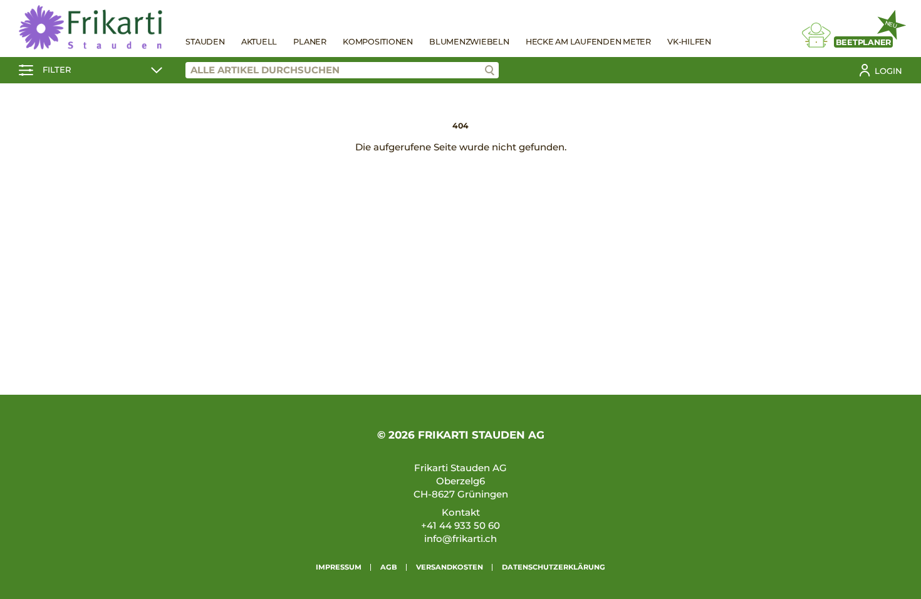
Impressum (339, 567)
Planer (309, 41)
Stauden (204, 41)
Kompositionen (378, 41)
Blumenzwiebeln (469, 41)
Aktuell (259, 41)
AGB (388, 567)
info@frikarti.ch (460, 538)
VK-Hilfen (689, 41)
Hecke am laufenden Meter (588, 41)
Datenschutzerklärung (553, 567)
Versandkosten (449, 567)
